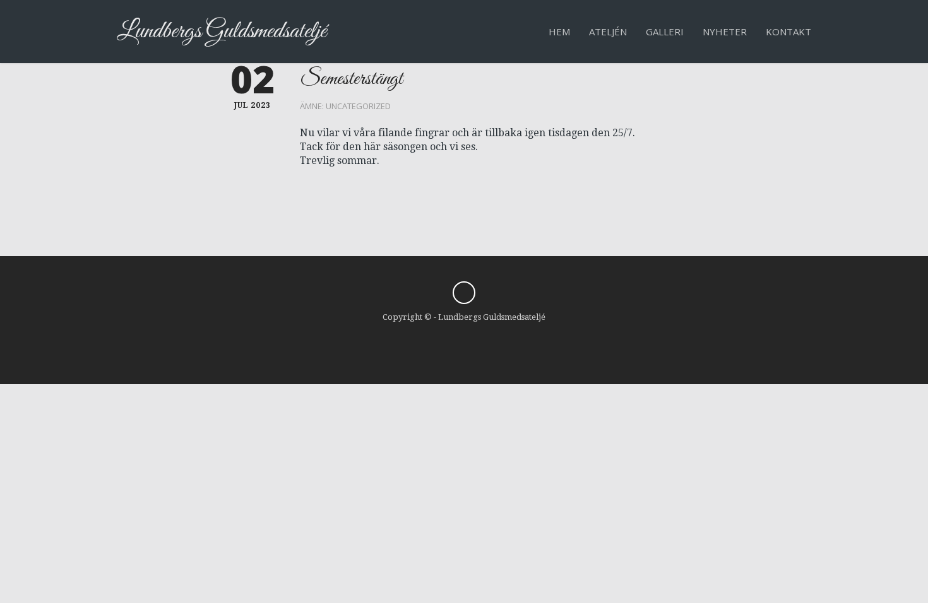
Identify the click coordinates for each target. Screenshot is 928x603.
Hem (559, 31)
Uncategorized (358, 106)
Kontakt (788, 31)
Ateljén (608, 31)
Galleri (665, 31)
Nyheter (725, 31)
